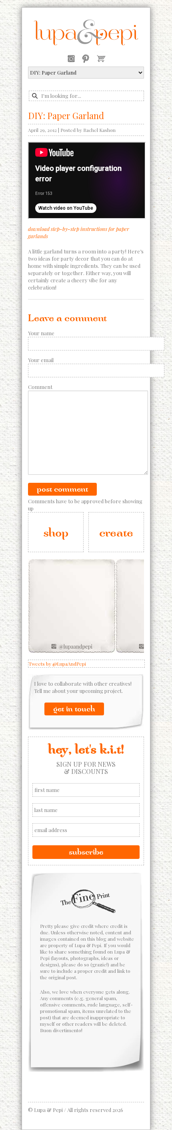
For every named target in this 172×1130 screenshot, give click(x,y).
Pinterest (85, 58)
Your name (41, 333)
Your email (41, 359)
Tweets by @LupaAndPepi (57, 663)
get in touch (74, 709)
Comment (40, 386)
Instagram (71, 58)
